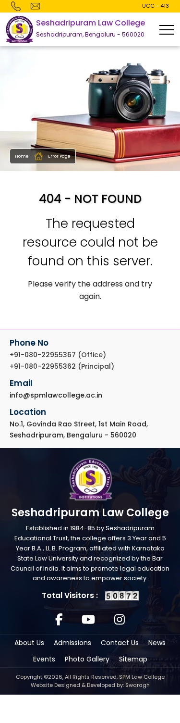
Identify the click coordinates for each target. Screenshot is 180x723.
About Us (29, 643)
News (157, 643)
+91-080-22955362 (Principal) (62, 366)
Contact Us (120, 643)
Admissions (72, 643)
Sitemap (133, 659)
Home (22, 156)
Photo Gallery (87, 659)
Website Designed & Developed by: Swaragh (90, 685)
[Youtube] (88, 620)
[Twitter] (119, 620)
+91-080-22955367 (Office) (58, 355)
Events (44, 659)
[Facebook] (59, 620)
